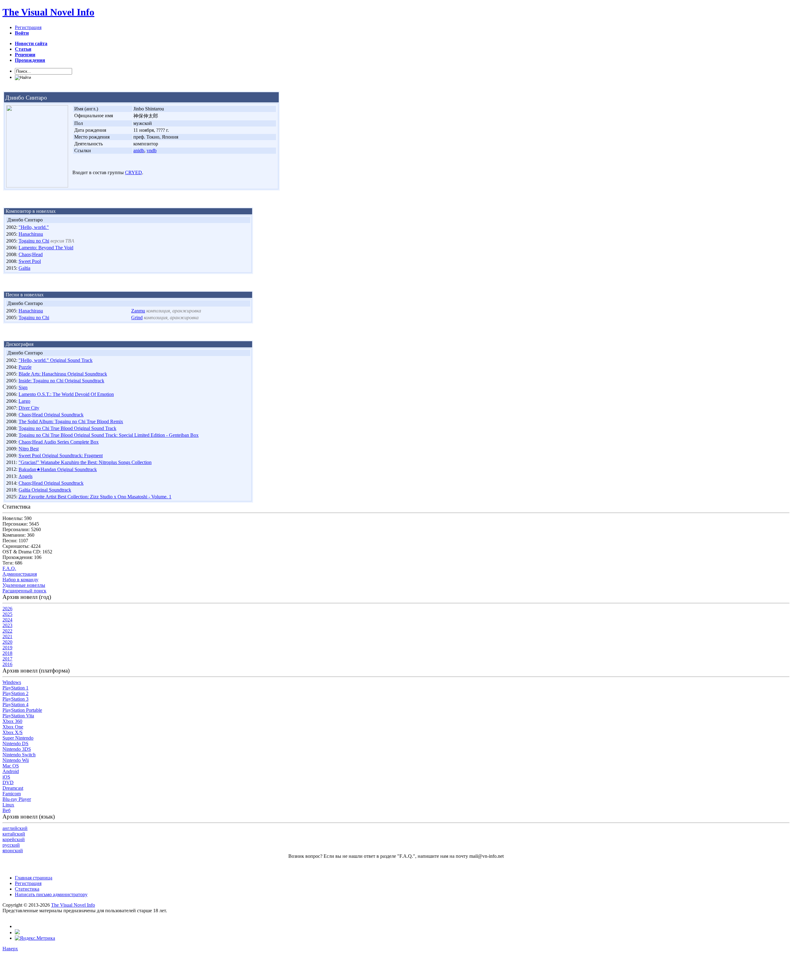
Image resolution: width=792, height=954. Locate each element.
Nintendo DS (15, 743)
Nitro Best (29, 448)
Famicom (11, 793)
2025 (7, 614)
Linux (8, 804)
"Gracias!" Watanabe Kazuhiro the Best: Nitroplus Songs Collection (85, 462)
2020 (7, 642)
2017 (7, 658)
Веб (6, 810)
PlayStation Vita (18, 715)
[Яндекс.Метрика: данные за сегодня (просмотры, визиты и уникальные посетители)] (35, 938)
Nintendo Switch (19, 754)
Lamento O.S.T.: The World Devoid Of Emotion (66, 394)
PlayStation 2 (15, 693)
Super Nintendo (17, 738)
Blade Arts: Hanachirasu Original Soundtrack (63, 373)
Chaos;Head (31, 254)
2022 (7, 631)
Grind (137, 317)
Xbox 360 (12, 721)
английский (15, 828)
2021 (7, 636)
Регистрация (28, 27)
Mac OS (10, 765)
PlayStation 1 (15, 687)
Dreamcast (12, 788)
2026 (7, 608)
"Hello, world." (34, 227)
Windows (11, 682)
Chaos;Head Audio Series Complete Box (59, 442)
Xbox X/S (12, 732)
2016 (7, 664)
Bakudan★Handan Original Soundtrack (58, 469)
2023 (7, 625)
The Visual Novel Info (48, 12)
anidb (138, 150)
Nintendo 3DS (16, 749)
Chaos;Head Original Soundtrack (51, 414)
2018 (7, 653)
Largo (24, 401)
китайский (13, 833)
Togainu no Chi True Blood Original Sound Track (67, 428)
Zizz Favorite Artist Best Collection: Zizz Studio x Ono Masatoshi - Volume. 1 (95, 496)
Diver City (29, 407)
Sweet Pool (30, 261)
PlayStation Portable (22, 710)
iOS (6, 777)
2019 (7, 647)
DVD (8, 782)
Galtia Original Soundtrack (45, 489)
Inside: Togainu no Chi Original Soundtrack (61, 380)
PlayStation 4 (15, 704)
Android (10, 771)
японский (12, 850)
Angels (25, 476)
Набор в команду (20, 579)
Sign (23, 387)
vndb (152, 150)
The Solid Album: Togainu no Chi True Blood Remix (71, 421)
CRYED (133, 172)
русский (11, 845)
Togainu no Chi (34, 240)
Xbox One (12, 726)
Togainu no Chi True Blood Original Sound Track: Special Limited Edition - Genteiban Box (109, 435)
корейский (13, 839)
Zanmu (138, 310)
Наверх (10, 948)
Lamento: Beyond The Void (46, 247)
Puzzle (25, 367)
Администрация (19, 574)
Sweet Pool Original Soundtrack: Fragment (61, 455)
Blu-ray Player (16, 799)
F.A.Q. (9, 568)
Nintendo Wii (15, 760)
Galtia (24, 268)
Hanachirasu (31, 234)
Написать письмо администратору (51, 894)
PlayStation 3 (15, 699)
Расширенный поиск (24, 590)
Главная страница (33, 877)
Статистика (27, 889)
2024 (7, 619)
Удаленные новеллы (23, 585)
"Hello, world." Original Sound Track (56, 360)
